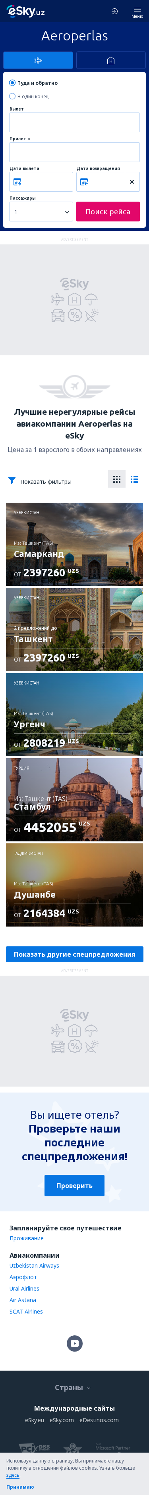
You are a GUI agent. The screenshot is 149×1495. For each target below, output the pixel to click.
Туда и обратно (37, 83)
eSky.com (62, 1420)
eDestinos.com (99, 1420)
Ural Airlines (24, 1288)
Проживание (27, 1238)
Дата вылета (24, 168)
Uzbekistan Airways (34, 1265)
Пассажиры (23, 198)
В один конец (32, 96)
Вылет (17, 109)
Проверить (74, 1185)
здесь (12, 1475)
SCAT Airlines (26, 1311)
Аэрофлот (23, 1277)
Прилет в (20, 138)
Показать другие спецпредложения (74, 954)
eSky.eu (34, 1420)
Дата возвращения (98, 168)
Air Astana (23, 1300)
